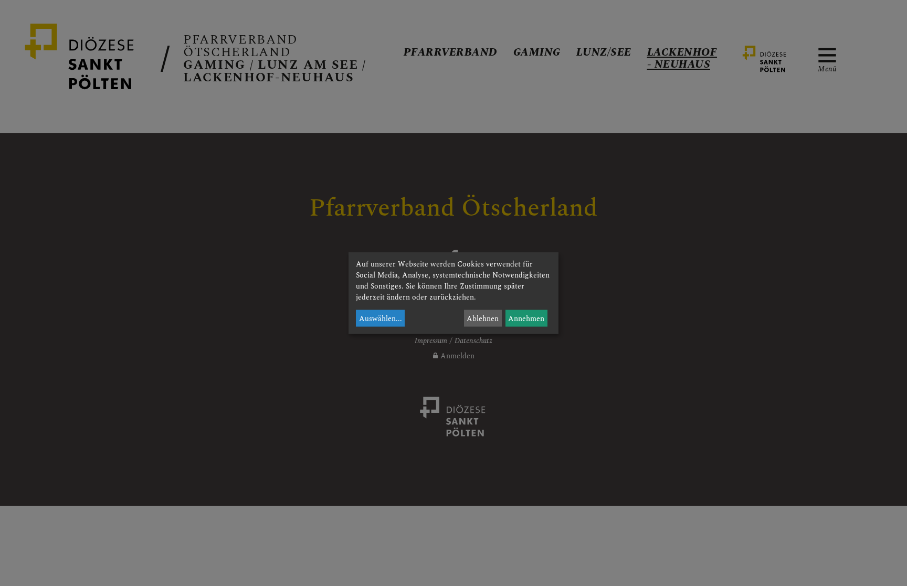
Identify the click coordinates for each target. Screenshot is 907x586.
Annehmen (526, 318)
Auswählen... (380, 318)
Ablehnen (483, 318)
